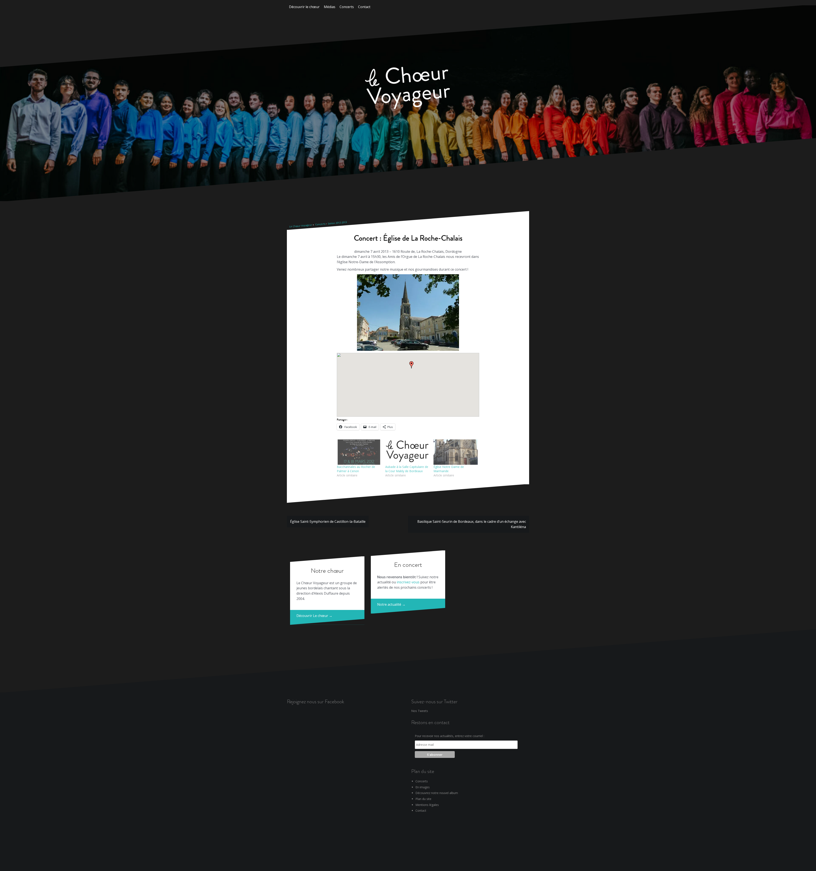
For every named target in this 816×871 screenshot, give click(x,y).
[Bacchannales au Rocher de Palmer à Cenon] (359, 452)
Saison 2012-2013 (337, 222)
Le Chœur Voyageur (300, 225)
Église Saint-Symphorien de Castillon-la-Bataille (328, 521)
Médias (329, 6)
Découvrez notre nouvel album (436, 793)
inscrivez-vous (408, 582)
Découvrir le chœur (304, 6)
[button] (411, 364)
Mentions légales (427, 805)
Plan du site (423, 799)
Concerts (347, 6)
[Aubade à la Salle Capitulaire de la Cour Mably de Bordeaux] (407, 452)
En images (422, 787)
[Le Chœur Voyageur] (408, 88)
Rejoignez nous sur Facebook (315, 701)
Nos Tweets (419, 711)
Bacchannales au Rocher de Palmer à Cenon (356, 469)
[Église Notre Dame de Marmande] (456, 452)
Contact (364, 6)
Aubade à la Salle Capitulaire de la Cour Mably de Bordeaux (406, 469)
